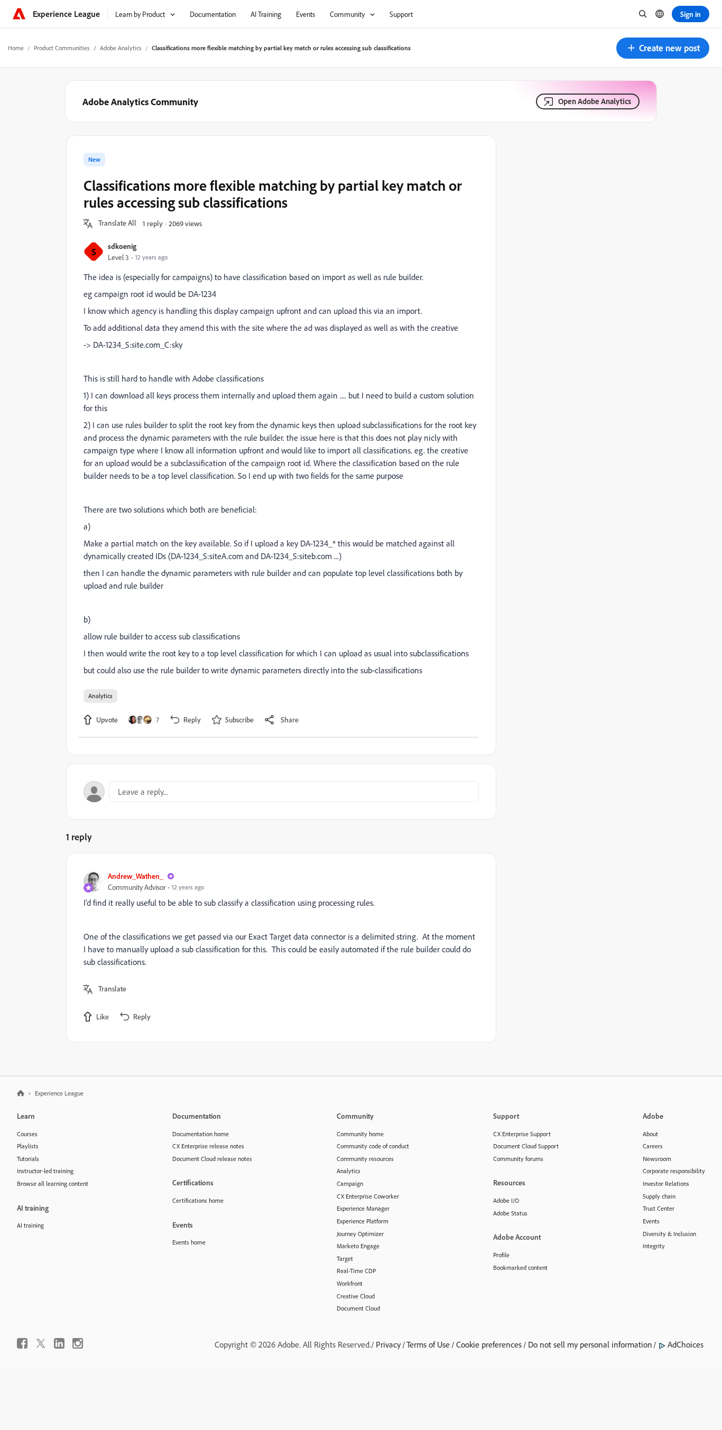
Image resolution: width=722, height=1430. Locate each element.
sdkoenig (122, 246)
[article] (278, 947)
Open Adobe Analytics (594, 101)
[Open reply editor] (281, 791)
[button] (662, 48)
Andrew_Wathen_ (135, 875)
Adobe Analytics (121, 48)
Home (16, 48)
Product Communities (62, 48)
